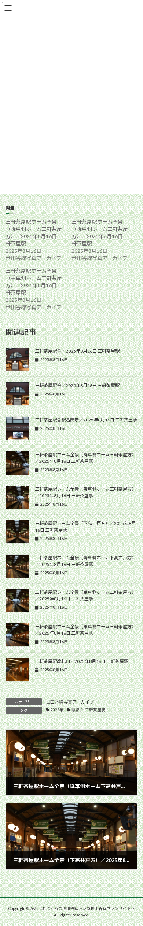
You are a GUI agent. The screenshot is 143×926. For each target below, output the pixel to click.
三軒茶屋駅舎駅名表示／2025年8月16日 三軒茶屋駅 (86, 420)
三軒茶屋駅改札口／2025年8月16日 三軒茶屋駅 (81, 661)
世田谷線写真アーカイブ (70, 702)
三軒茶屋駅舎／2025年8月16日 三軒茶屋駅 (77, 351)
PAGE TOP (132, 890)
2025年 (57, 710)
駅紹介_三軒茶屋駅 (88, 710)
